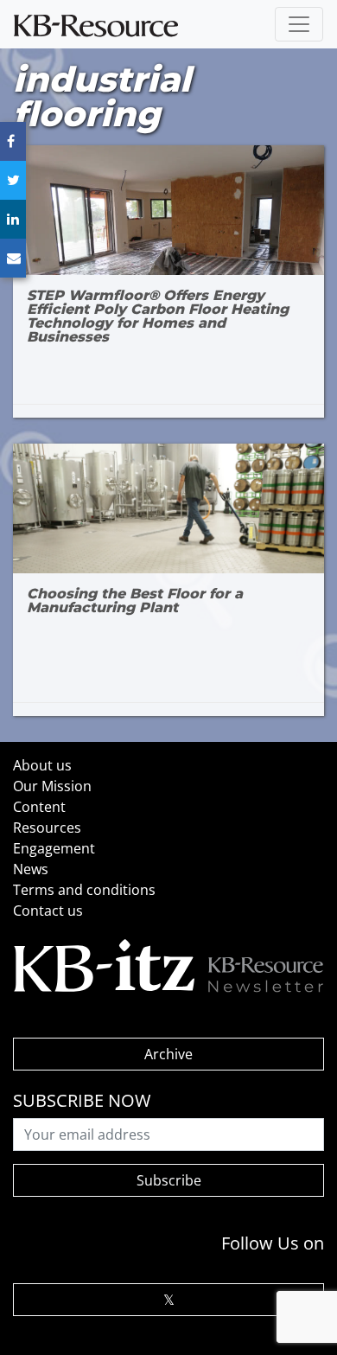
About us (42, 765)
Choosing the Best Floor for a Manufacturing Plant (135, 601)
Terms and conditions (84, 889)
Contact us (48, 910)
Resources (47, 827)
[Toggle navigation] (299, 24)
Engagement (54, 848)
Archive (168, 1054)
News (30, 869)
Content (39, 806)
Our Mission (52, 786)
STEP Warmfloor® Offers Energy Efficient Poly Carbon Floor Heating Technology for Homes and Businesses (158, 316)
